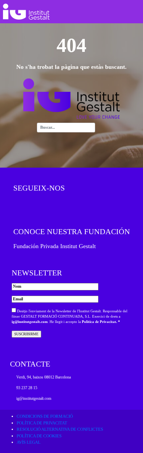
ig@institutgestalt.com (30, 322)
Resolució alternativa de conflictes (60, 429)
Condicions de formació (45, 416)
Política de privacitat (42, 422)
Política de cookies (39, 435)
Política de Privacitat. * (101, 322)
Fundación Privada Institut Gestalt (54, 246)
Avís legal (29, 442)
